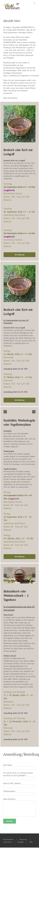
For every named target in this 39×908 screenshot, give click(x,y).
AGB (30, 841)
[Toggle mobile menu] (34, 3)
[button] (5, 124)
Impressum (23, 838)
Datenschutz (7, 841)
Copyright (20, 841)
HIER (26, 369)
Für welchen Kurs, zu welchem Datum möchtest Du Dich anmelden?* (18, 773)
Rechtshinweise (8, 838)
